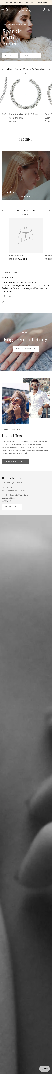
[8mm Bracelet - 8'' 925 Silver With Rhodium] (26, 94)
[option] (26, 33)
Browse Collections (15, 461)
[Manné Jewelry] (26, 9)
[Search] (8, 9)
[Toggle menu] (2, 9)
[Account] (44, 9)
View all (26, 73)
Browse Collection (26, 349)
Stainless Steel (30, 56)
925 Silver (10, 56)
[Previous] (3, 302)
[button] (22, 197)
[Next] (9, 302)
